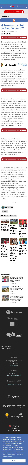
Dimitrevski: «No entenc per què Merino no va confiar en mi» (23, 250)
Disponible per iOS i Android (14, 384)
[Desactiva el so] (21, 37)
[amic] (14, 318)
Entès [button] (14, 461)
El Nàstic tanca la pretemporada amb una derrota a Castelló (14, 229)
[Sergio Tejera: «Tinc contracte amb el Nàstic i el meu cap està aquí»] (5, 241)
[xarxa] (14, 312)
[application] (14, 37)
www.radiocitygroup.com (19, 406)
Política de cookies (6, 348)
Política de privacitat (6, 346)
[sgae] (14, 324)
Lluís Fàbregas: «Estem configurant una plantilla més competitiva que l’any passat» (14, 253)
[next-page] (15, 263)
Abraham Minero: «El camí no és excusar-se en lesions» (5, 227)
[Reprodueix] (3, 37)
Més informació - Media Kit (14, 375)
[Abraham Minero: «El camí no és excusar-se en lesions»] (5, 221)
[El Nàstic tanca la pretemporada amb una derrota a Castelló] (14, 221)
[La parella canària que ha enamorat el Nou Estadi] (23, 223)
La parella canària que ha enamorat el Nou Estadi (23, 232)
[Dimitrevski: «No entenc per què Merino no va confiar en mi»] (23, 241)
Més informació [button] (7, 456)
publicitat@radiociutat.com (14, 373)
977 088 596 (15, 363)
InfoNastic (5, 16)
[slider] (24, 37)
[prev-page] (13, 263)
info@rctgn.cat (14, 365)
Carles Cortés (5, 31)
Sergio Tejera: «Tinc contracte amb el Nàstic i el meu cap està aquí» (4, 250)
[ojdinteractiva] (14, 335)
